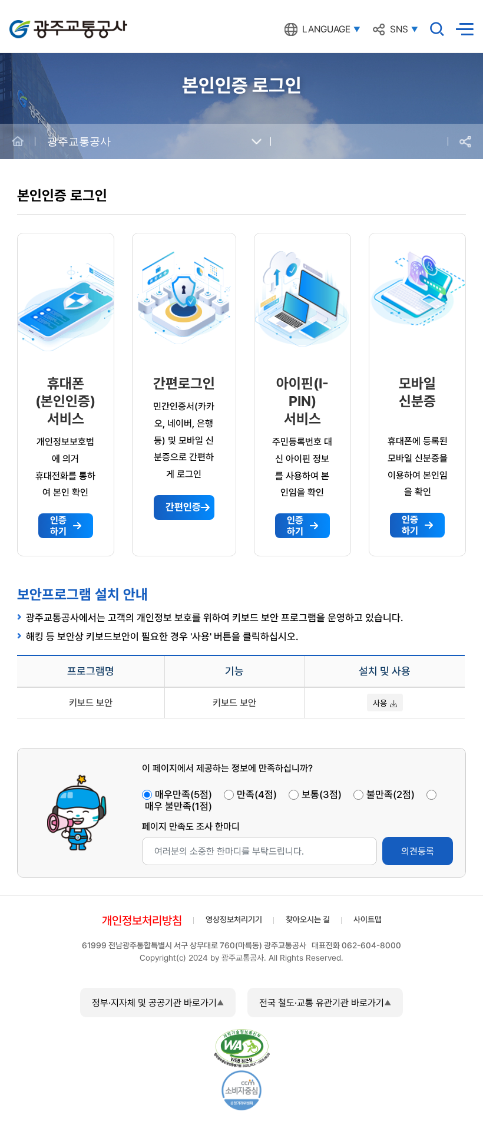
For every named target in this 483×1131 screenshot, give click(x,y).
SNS (399, 29)
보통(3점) (322, 794)
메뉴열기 (464, 29)
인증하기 (58, 526)
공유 (465, 141)
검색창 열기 (437, 29)
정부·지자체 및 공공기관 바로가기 (154, 1002)
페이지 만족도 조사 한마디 (191, 826)
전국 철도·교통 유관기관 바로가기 (321, 1002)
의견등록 (417, 851)
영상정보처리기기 (234, 919)
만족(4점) (257, 794)
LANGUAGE (326, 29)
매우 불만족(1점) (178, 806)
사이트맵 (367, 919)
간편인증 (183, 507)
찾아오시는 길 (308, 919)
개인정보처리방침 (142, 921)
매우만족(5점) (183, 794)
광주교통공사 (34, 22)
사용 (380, 703)
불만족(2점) (390, 794)
